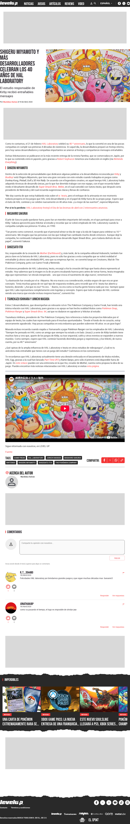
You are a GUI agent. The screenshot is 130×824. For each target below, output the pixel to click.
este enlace (22, 362)
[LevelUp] (56, 814)
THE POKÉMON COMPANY (66, 463)
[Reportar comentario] (122, 573)
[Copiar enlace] (122, 460)
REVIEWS (69, 3)
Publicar (117, 558)
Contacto (3, 808)
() (50, 253)
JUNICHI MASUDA (54, 458)
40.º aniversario (77, 143)
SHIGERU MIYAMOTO (27, 463)
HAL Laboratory (50, 143)
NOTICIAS (29, 3)
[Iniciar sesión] (91, 3)
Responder (104, 595)
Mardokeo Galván (10, 102)
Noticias (7, 714)
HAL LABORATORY (35, 458)
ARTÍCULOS (55, 3)
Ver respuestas (118, 595)
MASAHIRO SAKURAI (72, 458)
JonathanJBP (27, 603)
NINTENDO (10, 463)
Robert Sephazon (66, 158)
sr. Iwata (62, 195)
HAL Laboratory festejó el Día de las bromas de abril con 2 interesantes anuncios (66, 207)
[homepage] (9, 3)
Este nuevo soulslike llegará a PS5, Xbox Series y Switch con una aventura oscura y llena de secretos (99, 726)
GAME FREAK (19, 458)
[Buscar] (95, 3)
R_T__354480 (26, 572)
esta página (93, 366)
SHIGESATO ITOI (45, 463)
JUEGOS (41, 3)
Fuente (8, 451)
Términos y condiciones (20, 808)
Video (81, 3)
